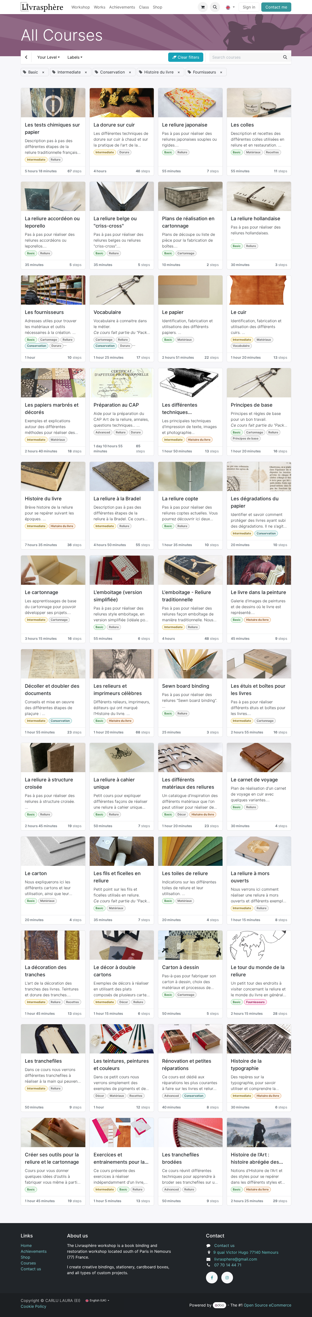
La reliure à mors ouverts (250, 877)
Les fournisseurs (44, 312)
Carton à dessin (180, 967)
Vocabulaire (107, 312)
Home (26, 1245)
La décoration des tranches (46, 971)
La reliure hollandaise (255, 218)
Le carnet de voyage (254, 780)
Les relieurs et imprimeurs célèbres (118, 689)
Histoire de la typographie (246, 1064)
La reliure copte (180, 499)
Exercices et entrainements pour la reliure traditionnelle (119, 1159)
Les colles (242, 125)
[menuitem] (80, 7)
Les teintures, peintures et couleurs (121, 1064)
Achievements (34, 1251)
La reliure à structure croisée (49, 783)
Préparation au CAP (116, 405)
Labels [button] (73, 57)
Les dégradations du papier (255, 502)
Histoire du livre (43, 499)
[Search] (285, 57)
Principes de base (252, 405)
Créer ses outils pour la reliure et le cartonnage (52, 1158)
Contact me (276, 7)
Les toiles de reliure (185, 873)
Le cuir (238, 312)
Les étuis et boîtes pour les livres (258, 689)
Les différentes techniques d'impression (179, 409)
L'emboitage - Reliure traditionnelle (186, 596)
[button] (215, 7)
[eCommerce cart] (203, 7)
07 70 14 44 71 (227, 1264)
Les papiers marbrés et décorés (51, 408)
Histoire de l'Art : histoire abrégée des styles (255, 1159)
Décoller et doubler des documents (52, 689)
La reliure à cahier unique (114, 783)
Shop (25, 1257)
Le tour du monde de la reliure (257, 971)
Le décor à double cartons (115, 971)
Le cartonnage (41, 592)
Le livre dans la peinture (258, 592)
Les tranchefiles (43, 1061)
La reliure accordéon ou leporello (52, 222)
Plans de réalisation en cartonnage (188, 222)
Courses (28, 1263)
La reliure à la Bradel (117, 499)
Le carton (36, 873)
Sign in (249, 7)
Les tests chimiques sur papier (52, 128)
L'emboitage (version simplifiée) (118, 596)
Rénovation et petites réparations (186, 1064)
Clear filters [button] (187, 57)
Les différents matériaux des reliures (188, 783)
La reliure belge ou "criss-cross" (115, 222)
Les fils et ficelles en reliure (117, 877)
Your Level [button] (47, 57)
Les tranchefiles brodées (180, 1158)
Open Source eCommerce (267, 1305)
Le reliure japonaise (184, 125)
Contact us (31, 1268)
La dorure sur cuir (114, 125)
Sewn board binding (185, 686)
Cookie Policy (33, 1306)
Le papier (173, 312)
